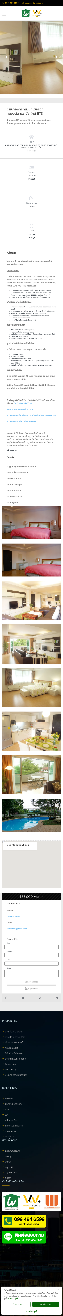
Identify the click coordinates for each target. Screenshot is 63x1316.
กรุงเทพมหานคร (13, 1151)
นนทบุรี (8, 1161)
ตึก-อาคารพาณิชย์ (14, 1042)
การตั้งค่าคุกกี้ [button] (31, 1311)
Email (9, 960)
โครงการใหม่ (11, 1064)
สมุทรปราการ (11, 1172)
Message (9, 968)
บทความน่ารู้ (10, 1069)
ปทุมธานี (9, 1167)
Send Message (31, 981)
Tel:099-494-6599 (22, 403)
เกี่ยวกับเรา (10, 1131)
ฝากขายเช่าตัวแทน (13, 1104)
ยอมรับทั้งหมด (46, 1304)
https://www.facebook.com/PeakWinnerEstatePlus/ (31, 415)
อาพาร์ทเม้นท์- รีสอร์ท (15, 1058)
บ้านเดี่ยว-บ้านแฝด (14, 1031)
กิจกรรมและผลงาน (14, 1125)
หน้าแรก (9, 1098)
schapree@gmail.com (17, 928)
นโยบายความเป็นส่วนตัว (16, 1075)
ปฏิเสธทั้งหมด (17, 1304)
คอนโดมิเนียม (11, 1048)
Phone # (9, 951)
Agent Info (33, 988)
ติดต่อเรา (9, 1136)
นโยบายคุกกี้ (13, 1299)
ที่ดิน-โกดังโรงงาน (14, 1053)
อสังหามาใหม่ (11, 1120)
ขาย (7, 1109)
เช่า (6, 1115)
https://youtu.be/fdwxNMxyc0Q (22, 421)
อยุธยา (8, 1178)
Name (8, 943)
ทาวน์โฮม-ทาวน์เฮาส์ (15, 1037)
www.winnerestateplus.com (20, 409)
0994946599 (13, 916)
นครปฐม (9, 1156)
